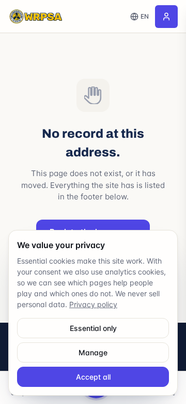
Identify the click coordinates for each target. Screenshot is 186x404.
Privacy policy (93, 304)
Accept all (93, 376)
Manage (93, 352)
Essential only (93, 328)
